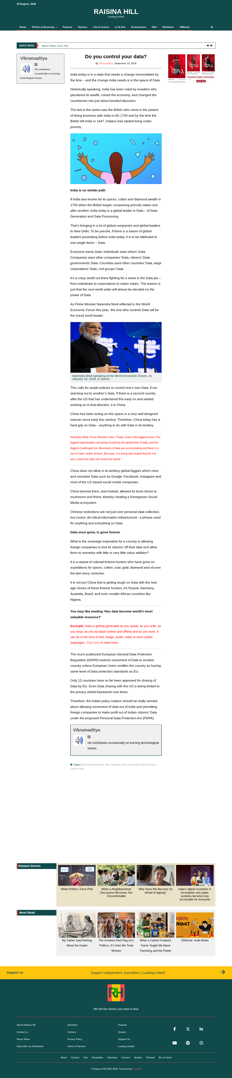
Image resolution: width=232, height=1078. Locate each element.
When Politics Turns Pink (55, 45)
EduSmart (168, 27)
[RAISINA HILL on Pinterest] (188, 1043)
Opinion (82, 27)
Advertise (72, 1024)
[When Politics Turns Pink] (77, 875)
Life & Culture (101, 27)
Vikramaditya (33, 58)
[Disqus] (116, 816)
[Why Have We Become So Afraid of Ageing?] (155, 875)
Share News (23, 1039)
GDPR (73, 769)
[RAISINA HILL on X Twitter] (188, 1029)
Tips (85, 1057)
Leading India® (126, 1046)
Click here (93, 642)
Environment (138, 27)
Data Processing (130, 764)
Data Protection (147, 764)
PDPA (81, 769)
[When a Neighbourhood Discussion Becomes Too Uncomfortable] (116, 875)
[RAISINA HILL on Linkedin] (201, 1029)
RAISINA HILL (116, 11)
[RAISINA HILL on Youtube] (175, 1043)
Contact (75, 1057)
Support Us (124, 1039)
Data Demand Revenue (92, 764)
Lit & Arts (120, 27)
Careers (71, 1032)
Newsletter (97, 1057)
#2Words (185, 27)
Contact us (22, 1032)
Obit (154, 27)
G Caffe (137, 1068)
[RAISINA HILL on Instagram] (201, 1043)
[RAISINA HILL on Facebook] (175, 1029)
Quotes (122, 1032)
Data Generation (113, 764)
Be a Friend (165, 1057)
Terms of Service (76, 1046)
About (64, 1057)
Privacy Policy (74, 1039)
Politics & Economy (43, 27)
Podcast (67, 27)
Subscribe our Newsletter (30, 1046)
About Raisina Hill (26, 1024)
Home (23, 27)
